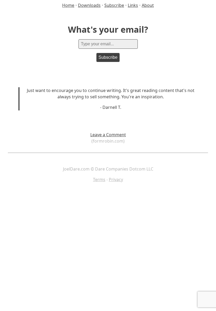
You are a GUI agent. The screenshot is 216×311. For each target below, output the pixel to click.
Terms (99, 179)
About (148, 5)
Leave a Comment (108, 135)
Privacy (116, 179)
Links (133, 5)
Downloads (89, 5)
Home (68, 5)
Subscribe (114, 5)
